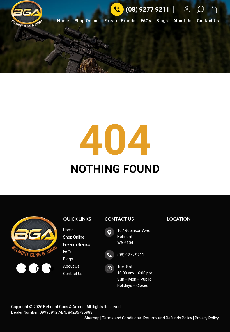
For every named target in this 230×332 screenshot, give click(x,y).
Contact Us (208, 21)
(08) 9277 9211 (148, 9)
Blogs (162, 21)
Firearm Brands (119, 21)
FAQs (146, 21)
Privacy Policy (207, 318)
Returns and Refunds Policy (167, 318)
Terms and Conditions (121, 318)
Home (63, 21)
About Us (182, 21)
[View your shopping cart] (215, 9)
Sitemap (92, 318)
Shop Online (87, 21)
